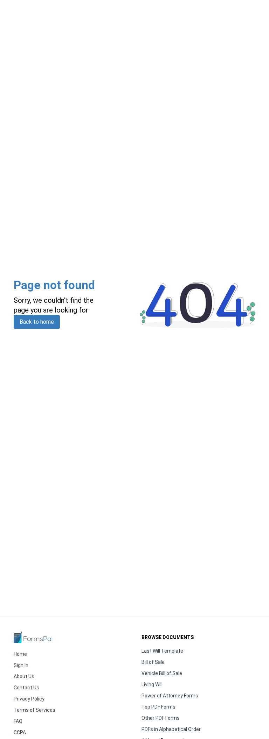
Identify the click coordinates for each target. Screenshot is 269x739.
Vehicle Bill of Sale (162, 673)
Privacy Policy (29, 699)
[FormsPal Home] (33, 637)
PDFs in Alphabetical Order (171, 729)
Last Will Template (162, 651)
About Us (24, 676)
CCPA (20, 732)
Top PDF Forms (158, 707)
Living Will (152, 684)
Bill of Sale (153, 662)
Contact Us (26, 687)
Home (20, 654)
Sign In (21, 665)
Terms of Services (34, 710)
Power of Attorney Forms (170, 695)
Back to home (37, 321)
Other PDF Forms (161, 718)
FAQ (18, 721)
